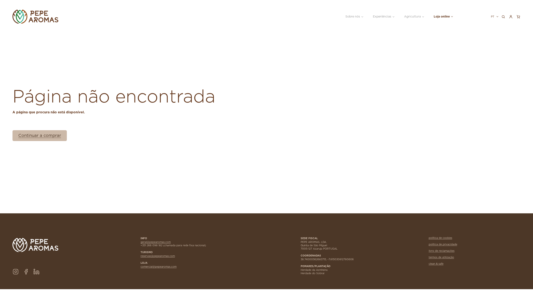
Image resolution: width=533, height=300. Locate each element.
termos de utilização (441, 257)
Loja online (442, 16)
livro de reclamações (442, 251)
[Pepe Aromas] (58, 16)
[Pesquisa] (503, 16)
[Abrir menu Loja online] (452, 16)
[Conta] (510, 16)
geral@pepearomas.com (156, 242)
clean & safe (436, 263)
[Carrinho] (518, 16)
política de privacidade (443, 244)
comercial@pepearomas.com (159, 266)
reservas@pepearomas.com (158, 256)
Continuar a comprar (39, 136)
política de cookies (440, 238)
